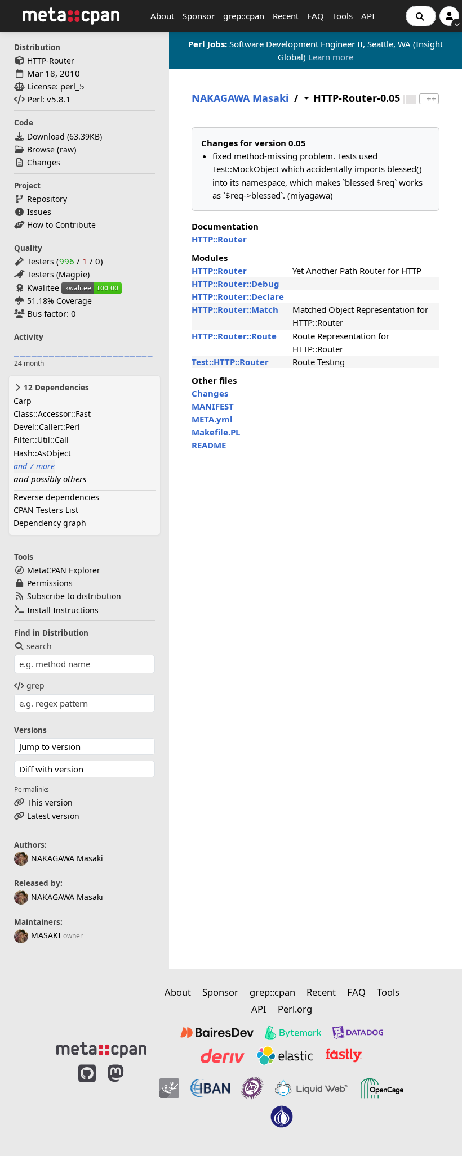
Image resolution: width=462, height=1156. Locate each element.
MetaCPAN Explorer (63, 570)
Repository (47, 199)
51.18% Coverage (59, 300)
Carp (23, 400)
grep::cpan (243, 15)
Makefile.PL (216, 432)
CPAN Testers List (46, 510)
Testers (40, 261)
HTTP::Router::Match (235, 309)
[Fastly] (343, 1055)
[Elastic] (284, 1055)
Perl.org (295, 1008)
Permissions (50, 583)
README (209, 445)
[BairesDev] (217, 1033)
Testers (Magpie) (58, 274)
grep (35, 685)
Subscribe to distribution (74, 596)
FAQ (315, 15)
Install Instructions (63, 610)
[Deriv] (222, 1055)
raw (67, 149)
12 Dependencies (55, 388)
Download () (64, 136)
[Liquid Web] (311, 1088)
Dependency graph (50, 523)
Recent (286, 15)
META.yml (212, 419)
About (162, 15)
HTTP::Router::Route (234, 335)
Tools (342, 15)
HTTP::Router (219, 239)
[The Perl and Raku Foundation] (281, 1116)
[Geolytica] (169, 1088)
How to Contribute (61, 224)
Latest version (53, 816)
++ (432, 98)
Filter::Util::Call (41, 439)
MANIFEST (213, 406)
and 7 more (34, 466)
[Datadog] (357, 1033)
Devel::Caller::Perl (47, 426)
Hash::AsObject (42, 453)
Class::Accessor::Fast (52, 413)
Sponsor (199, 15)
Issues (39, 211)
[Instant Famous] (252, 1088)
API (368, 15)
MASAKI (46, 935)
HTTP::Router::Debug (235, 283)
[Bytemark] (293, 1033)
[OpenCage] (382, 1088)
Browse (41, 149)
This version (50, 802)
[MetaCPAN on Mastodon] (126, 1102)
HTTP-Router (50, 60)
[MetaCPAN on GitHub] (87, 1102)
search (39, 646)
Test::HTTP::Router (230, 361)
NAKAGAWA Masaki (67, 858)
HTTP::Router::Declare (238, 296)
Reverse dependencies (56, 497)
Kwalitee (43, 287)
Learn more (330, 56)
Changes (43, 162)
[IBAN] (210, 1088)
